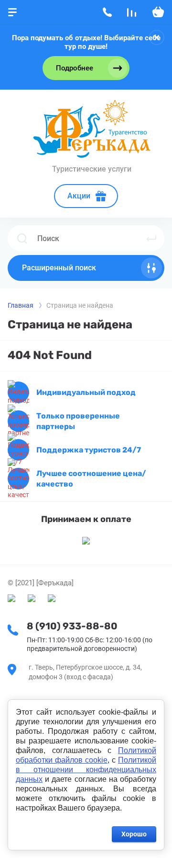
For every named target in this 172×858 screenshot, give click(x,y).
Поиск (151, 238)
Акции (78, 195)
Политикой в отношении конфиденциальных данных (86, 769)
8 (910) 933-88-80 (72, 626)
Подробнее (74, 68)
